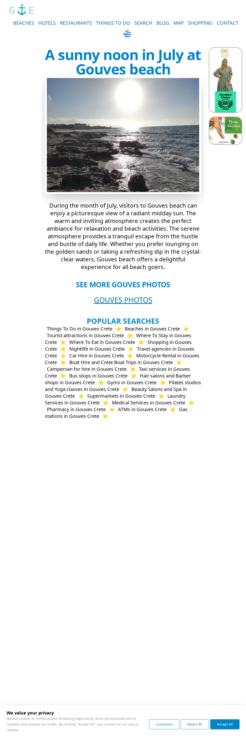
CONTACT (228, 23)
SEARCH (143, 23)
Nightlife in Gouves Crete (97, 349)
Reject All (194, 724)
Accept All (225, 724)
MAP (178, 23)
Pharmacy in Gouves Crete (76, 409)
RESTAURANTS (76, 23)
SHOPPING (200, 23)
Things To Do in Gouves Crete (79, 328)
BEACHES (23, 23)
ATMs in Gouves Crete (142, 409)
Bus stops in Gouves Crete (98, 375)
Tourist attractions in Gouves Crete (85, 335)
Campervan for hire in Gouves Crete (87, 369)
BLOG (162, 23)
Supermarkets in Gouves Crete (121, 396)
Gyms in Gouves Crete (132, 382)
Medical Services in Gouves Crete (148, 402)
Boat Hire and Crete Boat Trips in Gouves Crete (121, 362)
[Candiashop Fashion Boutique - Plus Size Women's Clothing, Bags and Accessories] (225, 80)
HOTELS (47, 23)
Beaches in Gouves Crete (152, 328)
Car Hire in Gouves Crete (96, 355)
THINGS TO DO (113, 23)
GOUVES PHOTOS (123, 300)
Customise (164, 724)
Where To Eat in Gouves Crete (102, 342)
